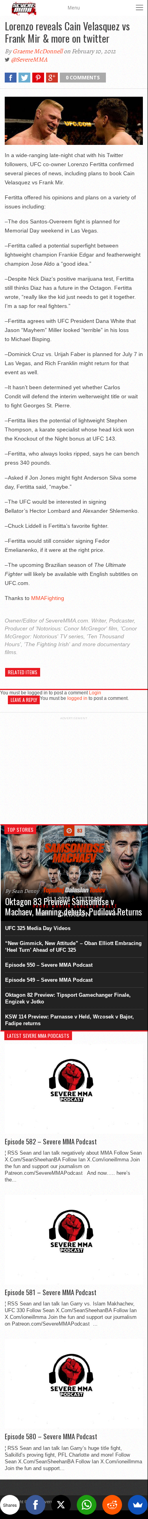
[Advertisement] (74, 769)
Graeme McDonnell (38, 51)
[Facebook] (35, 1505)
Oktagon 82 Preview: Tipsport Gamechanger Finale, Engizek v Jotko (68, 998)
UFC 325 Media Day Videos (37, 928)
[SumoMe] (138, 1505)
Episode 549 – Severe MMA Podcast (48, 980)
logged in (77, 698)
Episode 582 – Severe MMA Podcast (51, 1142)
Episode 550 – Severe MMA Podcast (48, 965)
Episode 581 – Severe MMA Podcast (50, 1292)
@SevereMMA (29, 59)
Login (95, 693)
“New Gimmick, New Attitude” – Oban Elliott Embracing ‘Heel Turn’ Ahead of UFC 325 (73, 946)
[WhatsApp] (86, 1505)
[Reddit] (112, 1505)
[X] (61, 1505)
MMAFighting (47, 598)
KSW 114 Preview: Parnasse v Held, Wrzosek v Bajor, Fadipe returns (69, 1020)
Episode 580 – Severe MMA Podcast (51, 1436)
